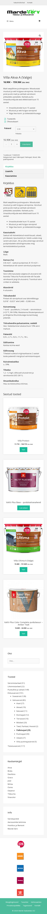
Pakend (7, 128)
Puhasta (18, 134)
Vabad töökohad (19, 3)
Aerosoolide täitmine (17, 822)
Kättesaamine (36, 902)
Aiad (14, 157)
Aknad (19, 707)
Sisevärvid (16, 696)
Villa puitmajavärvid (25, 741)
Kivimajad (20, 715)
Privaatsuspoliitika (13, 905)
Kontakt (29, 3)
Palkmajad (20, 157)
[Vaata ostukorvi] (39, 21)
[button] (40, 36)
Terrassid (20, 718)
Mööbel (19, 722)
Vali (23, 449)
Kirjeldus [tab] (9, 166)
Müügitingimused (12, 902)
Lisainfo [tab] (9, 171)
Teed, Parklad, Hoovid (26, 726)
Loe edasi (23, 508)
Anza (10, 767)
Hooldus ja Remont (16, 825)
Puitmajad (28, 157)
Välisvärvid (17, 700)
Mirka (10, 784)
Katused (20, 711)
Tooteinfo (11, 119)
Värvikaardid (13, 819)
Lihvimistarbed (14, 686)
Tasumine (24, 902)
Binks (10, 771)
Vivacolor (12, 797)
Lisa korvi (26, 144)
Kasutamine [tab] (11, 176)
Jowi (9, 781)
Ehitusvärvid (13, 693)
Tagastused (27, 905)
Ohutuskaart (12, 121)
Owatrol (11, 790)
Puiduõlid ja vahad (16, 689)
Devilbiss (11, 774)
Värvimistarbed (14, 683)
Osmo (10, 787)
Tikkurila (12, 794)
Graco (10, 777)
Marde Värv (13, 828)
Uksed (35, 157)
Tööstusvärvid (14, 746)
